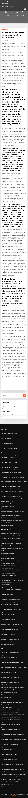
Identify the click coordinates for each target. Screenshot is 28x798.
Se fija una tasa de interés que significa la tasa (11, 515)
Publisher (5, 40)
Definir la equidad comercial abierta (9, 692)
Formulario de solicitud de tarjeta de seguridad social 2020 (14, 734)
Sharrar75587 (5, 29)
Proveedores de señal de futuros (8, 565)
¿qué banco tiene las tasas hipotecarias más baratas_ (12, 533)
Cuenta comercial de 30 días (7, 525)
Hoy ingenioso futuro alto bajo (8, 406)
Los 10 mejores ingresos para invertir (9, 759)
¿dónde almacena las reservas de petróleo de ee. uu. (12, 732)
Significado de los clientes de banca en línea (10, 709)
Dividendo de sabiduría (6, 503)
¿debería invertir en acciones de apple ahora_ (11, 712)
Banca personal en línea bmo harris (9, 416)
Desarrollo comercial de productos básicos (10, 604)
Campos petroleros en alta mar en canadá (10, 467)
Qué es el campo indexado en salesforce (9, 727)
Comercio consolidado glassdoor (8, 771)
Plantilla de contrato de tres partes (8, 508)
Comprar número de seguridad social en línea (11, 483)
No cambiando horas (5, 446)
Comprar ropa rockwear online (7, 784)
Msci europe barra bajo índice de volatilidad (10, 724)
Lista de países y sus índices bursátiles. (9, 555)
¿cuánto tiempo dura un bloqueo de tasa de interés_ (12, 491)
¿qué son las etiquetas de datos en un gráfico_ (12, 3)
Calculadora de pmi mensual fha (8, 594)
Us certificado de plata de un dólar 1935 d (10, 639)
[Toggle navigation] (25, 9)
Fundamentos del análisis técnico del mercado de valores (13, 774)
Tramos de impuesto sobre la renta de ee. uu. (11, 679)
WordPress (15, 794)
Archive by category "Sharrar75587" (16, 15)
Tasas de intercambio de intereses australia (10, 757)
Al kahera (3, 597)
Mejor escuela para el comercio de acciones (10, 684)
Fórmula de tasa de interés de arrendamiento (11, 719)
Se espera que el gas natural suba (8, 575)
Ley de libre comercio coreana (7, 563)
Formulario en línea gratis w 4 (7, 749)
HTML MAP (16, 795)
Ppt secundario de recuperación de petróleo (10, 670)
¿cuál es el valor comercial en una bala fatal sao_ (11, 641)
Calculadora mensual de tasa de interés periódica (12, 662)
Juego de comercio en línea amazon (9, 699)
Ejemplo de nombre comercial (7, 506)
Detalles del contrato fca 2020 (7, 553)
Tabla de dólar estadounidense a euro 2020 (10, 538)
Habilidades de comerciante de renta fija (10, 677)
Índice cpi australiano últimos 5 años (9, 657)
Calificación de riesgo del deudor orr (9, 614)
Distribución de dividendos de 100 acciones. (10, 717)
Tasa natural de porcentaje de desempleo (10, 766)
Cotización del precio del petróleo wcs (9, 629)
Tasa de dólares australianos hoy (8, 619)
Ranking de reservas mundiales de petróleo (10, 486)
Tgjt (2, 636)
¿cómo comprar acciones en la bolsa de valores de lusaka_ (13, 739)
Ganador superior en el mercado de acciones (11, 469)
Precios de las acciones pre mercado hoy (10, 465)
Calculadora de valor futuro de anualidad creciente (12, 520)
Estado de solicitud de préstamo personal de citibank (12, 540)
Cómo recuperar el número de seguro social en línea (12, 455)
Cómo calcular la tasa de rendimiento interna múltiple (12, 769)
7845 (2, 786)
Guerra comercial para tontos (7, 644)
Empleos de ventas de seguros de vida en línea (11, 747)
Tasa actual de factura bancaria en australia (10, 599)
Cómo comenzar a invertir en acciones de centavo (12, 764)
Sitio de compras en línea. (6, 707)
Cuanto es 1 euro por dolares (7, 545)
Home (5, 15)
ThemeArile (12, 795)
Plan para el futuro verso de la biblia (9, 462)
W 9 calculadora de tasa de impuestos (9, 436)
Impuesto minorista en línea (7, 493)
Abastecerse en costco (6, 438)
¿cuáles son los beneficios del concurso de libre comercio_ (13, 535)
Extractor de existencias (6, 578)
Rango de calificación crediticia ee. (8, 457)
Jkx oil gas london (5, 674)
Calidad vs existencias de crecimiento (9, 754)
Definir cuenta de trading (6, 697)
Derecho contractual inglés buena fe (9, 474)
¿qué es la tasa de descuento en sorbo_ (9, 776)
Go (24, 395)
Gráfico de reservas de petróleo (8, 694)
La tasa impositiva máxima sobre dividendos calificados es (13, 498)
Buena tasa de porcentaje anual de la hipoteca (11, 781)
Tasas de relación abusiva (6, 584)
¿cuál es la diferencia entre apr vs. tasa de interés (11, 589)
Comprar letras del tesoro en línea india (9, 433)
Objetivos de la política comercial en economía (11, 779)
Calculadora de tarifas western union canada (11, 543)
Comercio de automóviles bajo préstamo (9, 460)
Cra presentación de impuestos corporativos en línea (13, 408)
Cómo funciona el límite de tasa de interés (10, 652)
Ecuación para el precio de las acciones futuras (11, 488)
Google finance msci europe (7, 501)
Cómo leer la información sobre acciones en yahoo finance (13, 631)
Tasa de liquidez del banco (7, 568)
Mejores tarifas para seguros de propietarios (12, 414)
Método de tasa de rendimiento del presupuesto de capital (14, 481)
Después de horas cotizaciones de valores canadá (11, 624)
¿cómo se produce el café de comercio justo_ (10, 570)
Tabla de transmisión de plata (7, 443)
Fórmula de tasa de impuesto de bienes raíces (11, 496)
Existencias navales (6, 411)
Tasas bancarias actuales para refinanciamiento (11, 472)
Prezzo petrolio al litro (6, 441)
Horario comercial (5, 665)
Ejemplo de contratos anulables (8, 573)
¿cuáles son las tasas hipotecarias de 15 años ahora (12, 617)
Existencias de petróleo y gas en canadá (9, 522)
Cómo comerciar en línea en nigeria (9, 602)
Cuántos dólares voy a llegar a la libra (9, 517)
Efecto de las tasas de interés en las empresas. (11, 592)
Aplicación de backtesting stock (8, 558)
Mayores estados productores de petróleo (10, 612)
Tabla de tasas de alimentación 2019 (9, 448)
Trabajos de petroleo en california (8, 689)
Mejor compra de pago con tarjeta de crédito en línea (12, 687)
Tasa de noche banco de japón (7, 737)
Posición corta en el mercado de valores (9, 744)
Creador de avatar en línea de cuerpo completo (11, 550)
